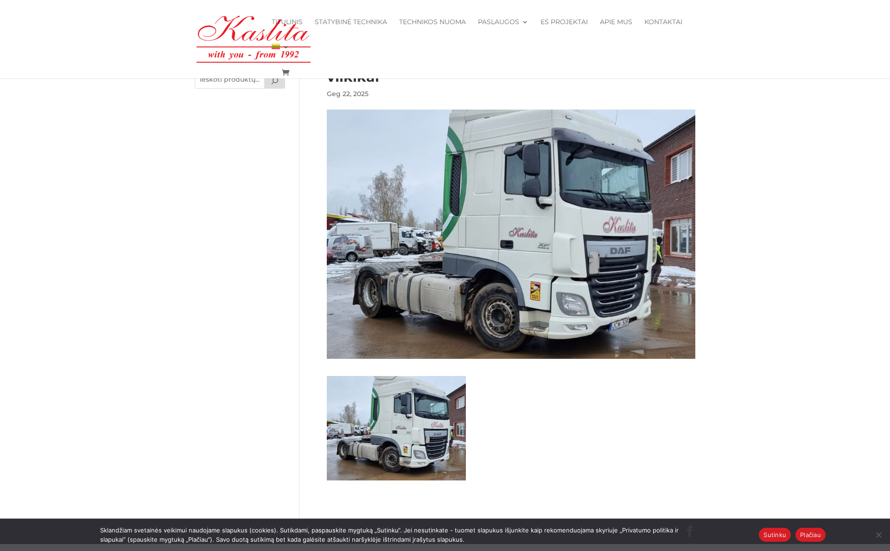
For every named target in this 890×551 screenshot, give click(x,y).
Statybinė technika (351, 22)
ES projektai (564, 22)
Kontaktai (663, 22)
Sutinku (774, 534)
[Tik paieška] (275, 79)
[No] (878, 534)
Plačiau (810, 534)
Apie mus (616, 22)
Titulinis (287, 22)
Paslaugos (498, 22)
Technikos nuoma (432, 22)
